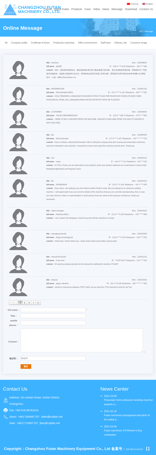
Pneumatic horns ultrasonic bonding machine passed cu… (128, 402)
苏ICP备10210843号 (134, 449)
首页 (141, 31)
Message (117, 9)
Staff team (106, 42)
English (149, 4)
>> (38, 303)
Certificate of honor (40, 42)
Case (87, 9)
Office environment (87, 42)
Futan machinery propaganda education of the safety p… (127, 417)
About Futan (61, 9)
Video (96, 9)
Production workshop (63, 42)
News (105, 9)
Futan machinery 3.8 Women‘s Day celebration (123, 432)
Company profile (19, 42)
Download (131, 9)
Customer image (138, 42)
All (6, 42)
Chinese (134, 4)
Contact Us (146, 9)
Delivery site (120, 42)
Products (76, 9)
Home (48, 9)
